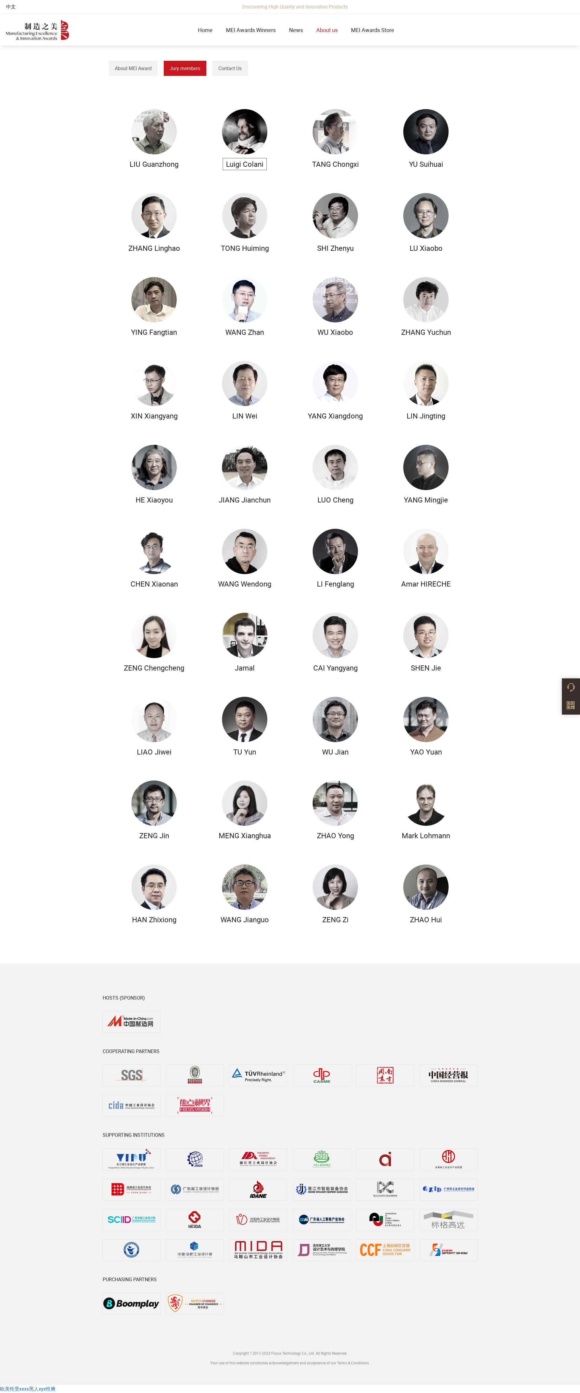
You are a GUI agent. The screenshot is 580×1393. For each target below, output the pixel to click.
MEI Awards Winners (251, 30)
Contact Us (230, 68)
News (296, 30)
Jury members (185, 68)
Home (205, 30)
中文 (11, 6)
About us (327, 30)
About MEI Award (133, 68)
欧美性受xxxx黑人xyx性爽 (28, 1388)
